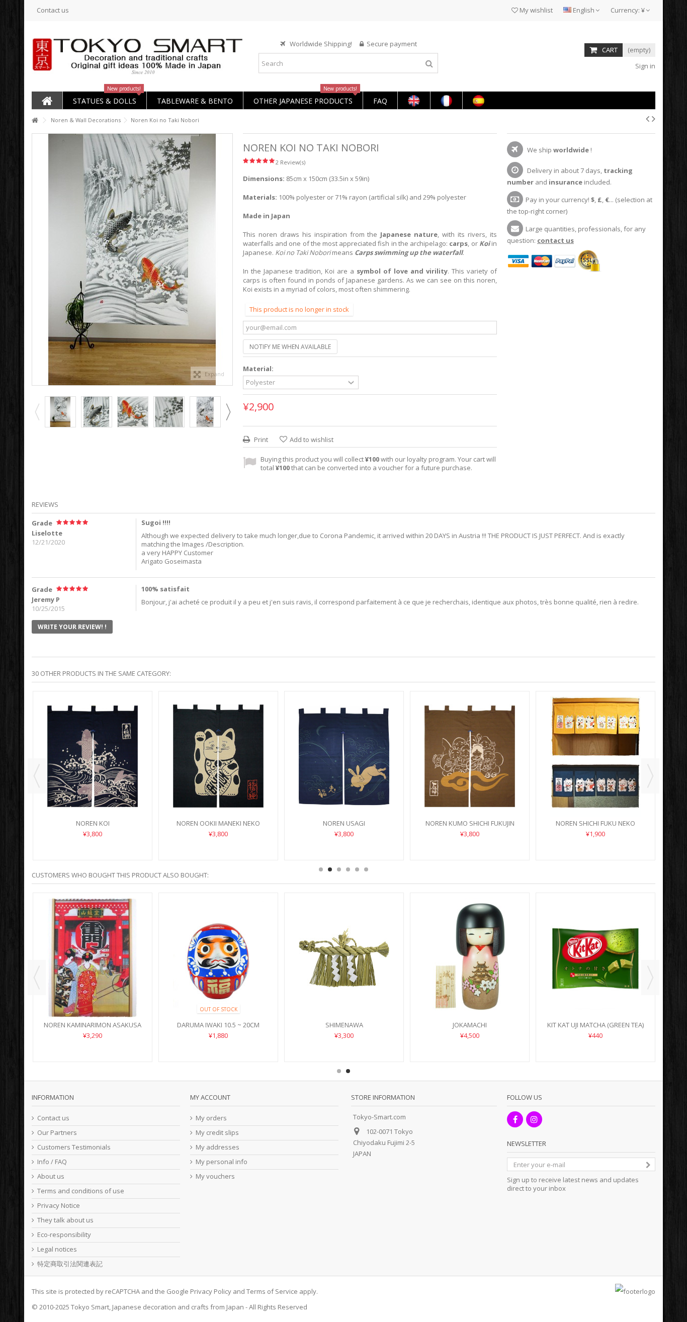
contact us (555, 240)
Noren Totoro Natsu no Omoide (470, 793)
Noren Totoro (218, 793)
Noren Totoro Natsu (344, 793)
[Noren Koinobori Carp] (60, 412)
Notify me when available (290, 346)
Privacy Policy (210, 1291)
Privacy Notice (58, 1205)
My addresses (217, 1147)
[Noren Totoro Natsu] (344, 741)
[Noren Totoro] (218, 741)
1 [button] (321, 869)
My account (210, 1097)
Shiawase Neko (218, 1024)
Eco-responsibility (64, 1234)
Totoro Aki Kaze (92, 793)
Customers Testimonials (74, 1147)
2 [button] (330, 869)
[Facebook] (515, 1119)
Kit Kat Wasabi (595, 1024)
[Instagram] (534, 1119)
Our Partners (57, 1132)
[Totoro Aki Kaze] (92, 741)
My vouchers (215, 1176)
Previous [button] (37, 259)
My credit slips (217, 1132)
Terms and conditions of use (80, 1191)
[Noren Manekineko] (344, 958)
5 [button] (357, 869)
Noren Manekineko (344, 1024)
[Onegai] (470, 958)
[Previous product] (647, 119)
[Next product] (653, 119)
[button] (104, 100)
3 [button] (339, 869)
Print (260, 439)
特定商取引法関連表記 (70, 1264)
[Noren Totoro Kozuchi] (595, 741)
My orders (211, 1118)
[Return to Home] (35, 120)
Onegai (470, 1024)
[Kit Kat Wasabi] (595, 958)
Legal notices (57, 1249)
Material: (259, 369)
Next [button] (227, 259)
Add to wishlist (311, 439)
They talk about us (65, 1220)
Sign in (644, 65)
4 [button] (348, 869)
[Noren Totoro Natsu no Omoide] (470, 741)
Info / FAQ (52, 1162)
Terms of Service (272, 1291)
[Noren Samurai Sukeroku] (92, 958)
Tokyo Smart (90, 1306)
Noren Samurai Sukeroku (93, 1024)
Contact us (53, 10)
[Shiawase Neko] (218, 958)
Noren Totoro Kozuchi (595, 793)
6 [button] (366, 869)
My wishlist (535, 10)
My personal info (221, 1162)
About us (50, 1176)
